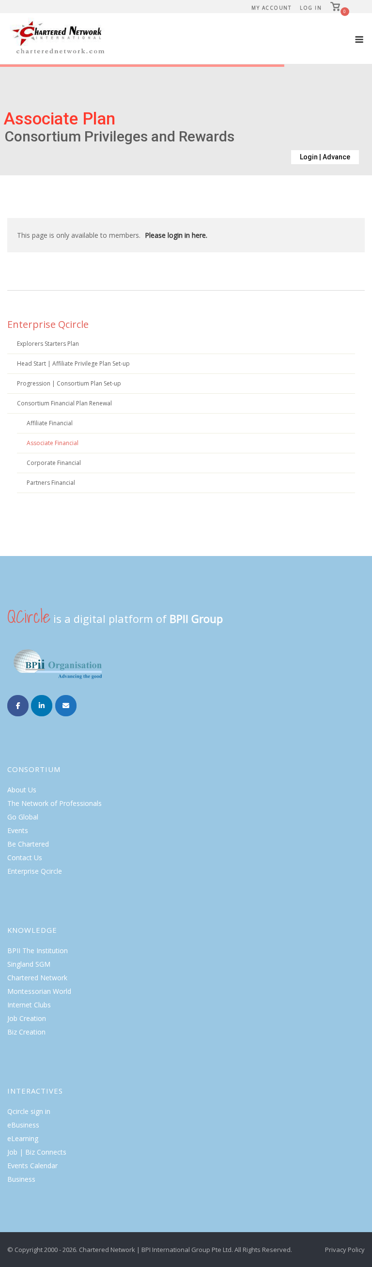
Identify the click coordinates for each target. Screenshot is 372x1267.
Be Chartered (28, 844)
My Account (271, 7)
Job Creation (26, 1018)
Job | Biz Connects (36, 1152)
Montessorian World (39, 991)
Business (21, 1179)
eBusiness (23, 1124)
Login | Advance (325, 157)
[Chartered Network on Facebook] (18, 705)
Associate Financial (52, 443)
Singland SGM (28, 964)
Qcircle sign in (28, 1111)
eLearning (22, 1138)
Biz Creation (26, 1031)
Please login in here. (176, 235)
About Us (21, 789)
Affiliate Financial (50, 423)
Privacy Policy (345, 1249)
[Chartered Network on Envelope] (66, 705)
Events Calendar (32, 1165)
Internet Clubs (29, 1004)
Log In (311, 7)
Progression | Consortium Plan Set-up (69, 383)
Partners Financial (51, 483)
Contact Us (24, 857)
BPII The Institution (37, 950)
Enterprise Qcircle (48, 324)
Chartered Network (37, 977)
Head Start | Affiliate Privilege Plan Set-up (73, 363)
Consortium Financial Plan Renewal (64, 403)
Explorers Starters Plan (48, 344)
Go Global (22, 816)
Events (17, 830)
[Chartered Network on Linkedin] (41, 705)
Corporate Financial (54, 463)
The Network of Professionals (54, 803)
